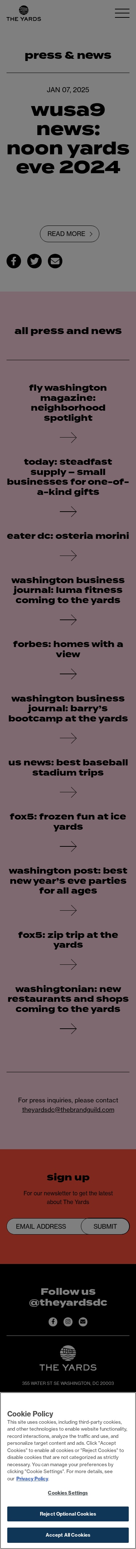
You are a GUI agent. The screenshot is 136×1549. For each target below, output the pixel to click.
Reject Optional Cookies (68, 1514)
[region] (68, 1470)
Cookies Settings (68, 1493)
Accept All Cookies (68, 1535)
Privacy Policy (32, 1478)
